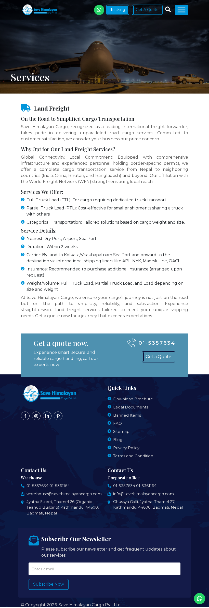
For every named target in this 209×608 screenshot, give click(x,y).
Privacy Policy (126, 447)
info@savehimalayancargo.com (143, 493)
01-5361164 (59, 485)
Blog (117, 439)
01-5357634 (157, 343)
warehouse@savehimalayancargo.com (64, 493)
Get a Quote (158, 356)
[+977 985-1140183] (99, 10)
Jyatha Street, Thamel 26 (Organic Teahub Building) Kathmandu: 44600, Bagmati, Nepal (63, 507)
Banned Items (127, 415)
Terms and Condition (133, 455)
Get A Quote (147, 9)
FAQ (117, 423)
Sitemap (121, 431)
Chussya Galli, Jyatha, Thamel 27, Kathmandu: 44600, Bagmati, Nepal (148, 504)
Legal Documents (130, 407)
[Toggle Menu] (181, 9)
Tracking (117, 9)
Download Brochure (133, 399)
